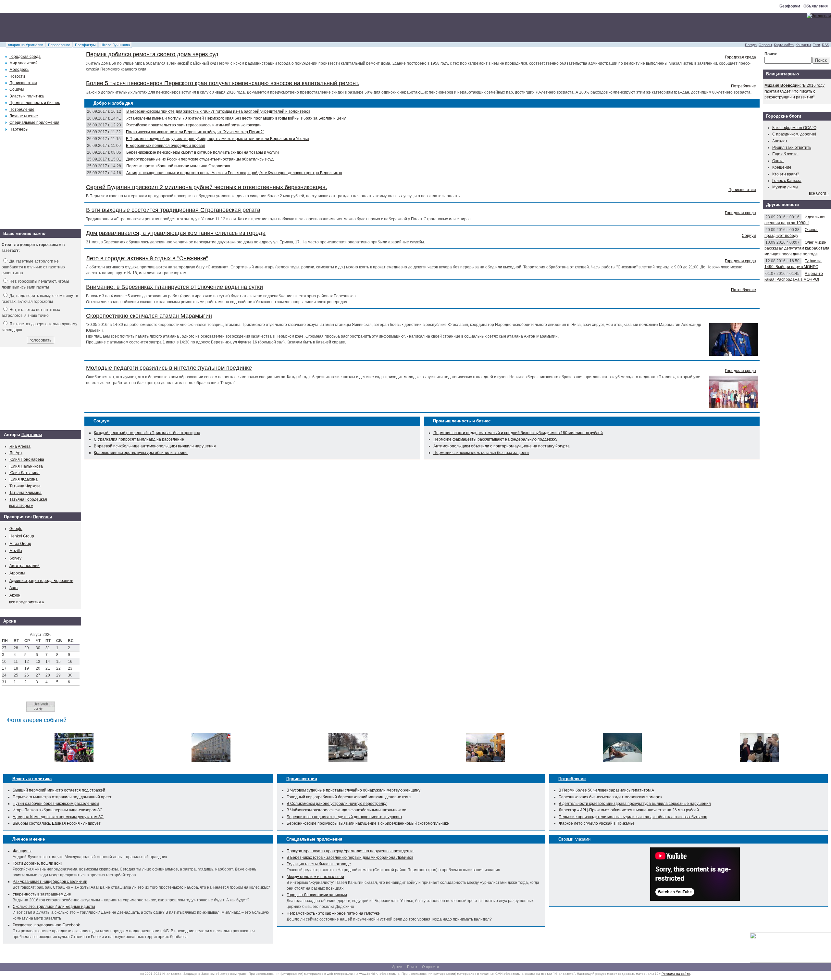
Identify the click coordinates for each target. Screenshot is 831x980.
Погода (751, 45)
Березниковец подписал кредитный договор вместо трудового (344, 817)
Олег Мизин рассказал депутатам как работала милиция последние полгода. (796, 248)
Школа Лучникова (115, 45)
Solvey (15, 558)
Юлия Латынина (24, 473)
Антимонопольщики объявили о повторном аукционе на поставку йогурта (501, 446)
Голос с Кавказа (786, 180)
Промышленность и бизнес (461, 421)
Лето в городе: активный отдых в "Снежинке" (147, 258)
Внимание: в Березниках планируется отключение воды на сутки (174, 287)
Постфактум (85, 45)
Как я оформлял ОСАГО (794, 127)
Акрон (14, 595)
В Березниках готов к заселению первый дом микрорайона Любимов (350, 857)
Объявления (815, 6)
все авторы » (21, 505)
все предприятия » (26, 602)
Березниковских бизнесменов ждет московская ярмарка (610, 797)
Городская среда (740, 57)
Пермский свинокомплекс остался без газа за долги (481, 452)
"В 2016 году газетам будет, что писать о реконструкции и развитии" (794, 91)
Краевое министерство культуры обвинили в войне (141, 452)
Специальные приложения (34, 122)
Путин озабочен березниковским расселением (56, 803)
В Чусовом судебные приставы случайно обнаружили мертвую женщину (353, 790)
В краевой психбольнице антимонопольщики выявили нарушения (155, 446)
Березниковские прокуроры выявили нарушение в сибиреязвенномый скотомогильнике (368, 823)
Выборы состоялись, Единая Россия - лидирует (57, 823)
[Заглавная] (819, 16)
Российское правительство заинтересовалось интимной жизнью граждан (194, 125)
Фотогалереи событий (36, 720)
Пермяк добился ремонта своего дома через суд (152, 54)
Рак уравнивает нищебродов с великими (50, 881)
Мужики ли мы (785, 187)
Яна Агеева (20, 446)
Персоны (42, 516)
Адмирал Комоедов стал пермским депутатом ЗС (58, 817)
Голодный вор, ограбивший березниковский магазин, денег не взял (349, 797)
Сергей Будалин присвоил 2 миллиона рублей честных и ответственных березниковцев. (206, 187)
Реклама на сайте (676, 973)
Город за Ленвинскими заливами (317, 895)
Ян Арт (15, 453)
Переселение (59, 45)
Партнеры (31, 434)
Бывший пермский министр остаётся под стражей (59, 790)
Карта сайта (784, 45)
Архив (397, 967)
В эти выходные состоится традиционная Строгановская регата (173, 210)
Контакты (803, 45)
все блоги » (819, 193)
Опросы (765, 45)
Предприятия (18, 516)
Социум (749, 235)
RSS (825, 45)
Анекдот (780, 141)
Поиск (412, 967)
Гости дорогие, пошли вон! (37, 863)
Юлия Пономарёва (26, 459)
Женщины (22, 851)
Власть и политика (26, 96)
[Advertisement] (118, 27)
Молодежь (19, 69)
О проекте (430, 967)
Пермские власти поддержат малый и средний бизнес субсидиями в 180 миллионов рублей (518, 433)
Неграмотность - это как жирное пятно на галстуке (333, 913)
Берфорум (789, 6)
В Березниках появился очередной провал (165, 145)
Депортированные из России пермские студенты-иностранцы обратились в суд (200, 159)
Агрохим (17, 573)
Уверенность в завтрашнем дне (42, 894)
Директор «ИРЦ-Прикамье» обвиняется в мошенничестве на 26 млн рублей (629, 810)
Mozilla (15, 550)
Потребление (743, 86)
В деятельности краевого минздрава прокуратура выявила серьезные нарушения (635, 803)
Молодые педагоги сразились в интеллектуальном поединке (169, 368)
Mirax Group (20, 543)
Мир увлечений (23, 63)
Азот (13, 588)
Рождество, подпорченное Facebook (46, 925)
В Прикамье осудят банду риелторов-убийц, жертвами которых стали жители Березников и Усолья (217, 138)
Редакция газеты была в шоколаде (319, 864)
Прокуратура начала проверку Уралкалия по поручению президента (350, 851)
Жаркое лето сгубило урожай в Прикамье (597, 823)
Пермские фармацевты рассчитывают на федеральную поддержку (495, 439)
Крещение (781, 167)
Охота (778, 161)
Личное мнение (23, 116)
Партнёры (19, 129)
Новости (17, 76)
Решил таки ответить (791, 147)
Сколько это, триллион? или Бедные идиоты (54, 906)
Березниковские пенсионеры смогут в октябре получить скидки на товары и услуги (202, 152)
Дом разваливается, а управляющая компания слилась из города (176, 233)
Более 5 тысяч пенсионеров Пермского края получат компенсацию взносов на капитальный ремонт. (222, 83)
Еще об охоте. (785, 154)
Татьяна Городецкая (28, 499)
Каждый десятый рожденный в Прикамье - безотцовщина (147, 433)
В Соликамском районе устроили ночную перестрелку (337, 803)
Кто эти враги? (785, 174)
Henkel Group (21, 536)
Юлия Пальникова (26, 466)
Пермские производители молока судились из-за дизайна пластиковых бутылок (633, 817)
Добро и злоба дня (113, 103)
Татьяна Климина (25, 492)
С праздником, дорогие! (794, 134)
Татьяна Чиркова (25, 486)
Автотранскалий (24, 565)
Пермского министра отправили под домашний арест (62, 797)
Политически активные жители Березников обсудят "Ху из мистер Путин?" (195, 132)
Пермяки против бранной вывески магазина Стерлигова (178, 166)
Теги (816, 45)
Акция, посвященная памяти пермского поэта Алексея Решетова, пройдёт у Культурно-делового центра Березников (234, 173)
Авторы (12, 434)
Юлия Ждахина (23, 479)
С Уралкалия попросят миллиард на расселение (139, 439)
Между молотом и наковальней (315, 876)
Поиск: (770, 54)
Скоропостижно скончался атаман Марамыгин (149, 316)
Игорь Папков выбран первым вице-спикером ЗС (58, 810)
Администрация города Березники (41, 580)
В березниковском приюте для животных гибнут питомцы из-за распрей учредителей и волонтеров (218, 111)
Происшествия (742, 189)
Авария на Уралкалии (25, 45)
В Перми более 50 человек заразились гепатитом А (606, 790)
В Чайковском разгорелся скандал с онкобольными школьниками (346, 810)
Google (15, 528)
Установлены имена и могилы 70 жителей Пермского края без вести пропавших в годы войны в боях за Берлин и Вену (236, 118)
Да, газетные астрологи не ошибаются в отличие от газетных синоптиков (33, 267)
